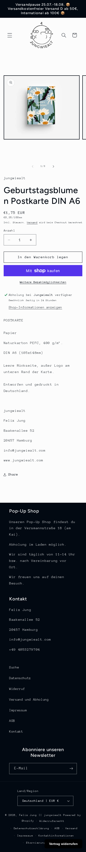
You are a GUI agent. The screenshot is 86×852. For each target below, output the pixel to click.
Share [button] (13, 474)
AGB (12, 721)
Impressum (18, 710)
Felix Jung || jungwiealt (40, 815)
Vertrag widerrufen (63, 844)
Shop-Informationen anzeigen (35, 307)
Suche (14, 667)
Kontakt (16, 731)
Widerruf (17, 689)
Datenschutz (20, 678)
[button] (9, 35)
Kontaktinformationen (56, 835)
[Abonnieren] (71, 768)
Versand (32, 222)
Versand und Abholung (29, 699)
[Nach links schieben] (33, 166)
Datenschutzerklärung (31, 828)
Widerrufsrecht (51, 821)
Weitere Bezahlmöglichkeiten (43, 282)
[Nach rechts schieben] (53, 166)
